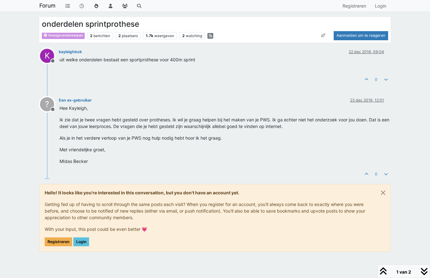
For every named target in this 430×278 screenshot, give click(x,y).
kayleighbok (70, 51)
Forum (47, 5)
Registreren (58, 241)
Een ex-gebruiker (75, 100)
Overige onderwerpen (65, 35)
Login (81, 241)
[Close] (383, 192)
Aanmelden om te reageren (361, 35)
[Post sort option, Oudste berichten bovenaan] (323, 35)
